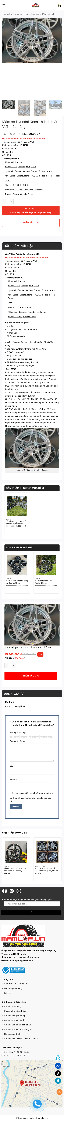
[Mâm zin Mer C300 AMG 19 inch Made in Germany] (16, 851)
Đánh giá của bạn (18, 733)
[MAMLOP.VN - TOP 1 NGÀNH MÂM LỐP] (35, 5)
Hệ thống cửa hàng (13, 988)
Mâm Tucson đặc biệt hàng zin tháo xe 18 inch (17, 582)
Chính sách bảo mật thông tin (18, 1029)
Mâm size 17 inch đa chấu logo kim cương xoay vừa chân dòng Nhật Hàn (47, 869)
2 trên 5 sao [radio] (16, 737)
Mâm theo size (32, 14)
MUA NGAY (31, 210)
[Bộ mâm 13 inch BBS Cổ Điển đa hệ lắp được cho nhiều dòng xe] (17, 505)
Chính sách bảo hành (14, 1020)
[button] (3, 5)
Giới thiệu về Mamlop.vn (15, 983)
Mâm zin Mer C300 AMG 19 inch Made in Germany (15, 869)
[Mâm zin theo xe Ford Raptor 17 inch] (46, 565)
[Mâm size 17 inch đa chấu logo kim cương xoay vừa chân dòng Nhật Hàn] (47, 851)
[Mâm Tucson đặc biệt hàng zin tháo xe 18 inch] (17, 565)
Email (13, 780)
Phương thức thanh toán (15, 1011)
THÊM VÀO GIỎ (31, 223)
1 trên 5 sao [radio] (10, 737)
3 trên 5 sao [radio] (23, 737)
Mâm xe (18, 14)
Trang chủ (7, 14)
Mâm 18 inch (48, 14)
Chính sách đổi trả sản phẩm (17, 1024)
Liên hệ (7, 993)
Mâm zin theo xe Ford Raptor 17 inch (43, 582)
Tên (12, 766)
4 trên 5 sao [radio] (33, 737)
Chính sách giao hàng (14, 1015)
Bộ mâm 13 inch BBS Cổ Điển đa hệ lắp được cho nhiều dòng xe (16, 522)
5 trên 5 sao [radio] (45, 737)
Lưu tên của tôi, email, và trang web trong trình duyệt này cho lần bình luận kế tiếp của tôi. (31, 797)
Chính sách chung (12, 1006)
